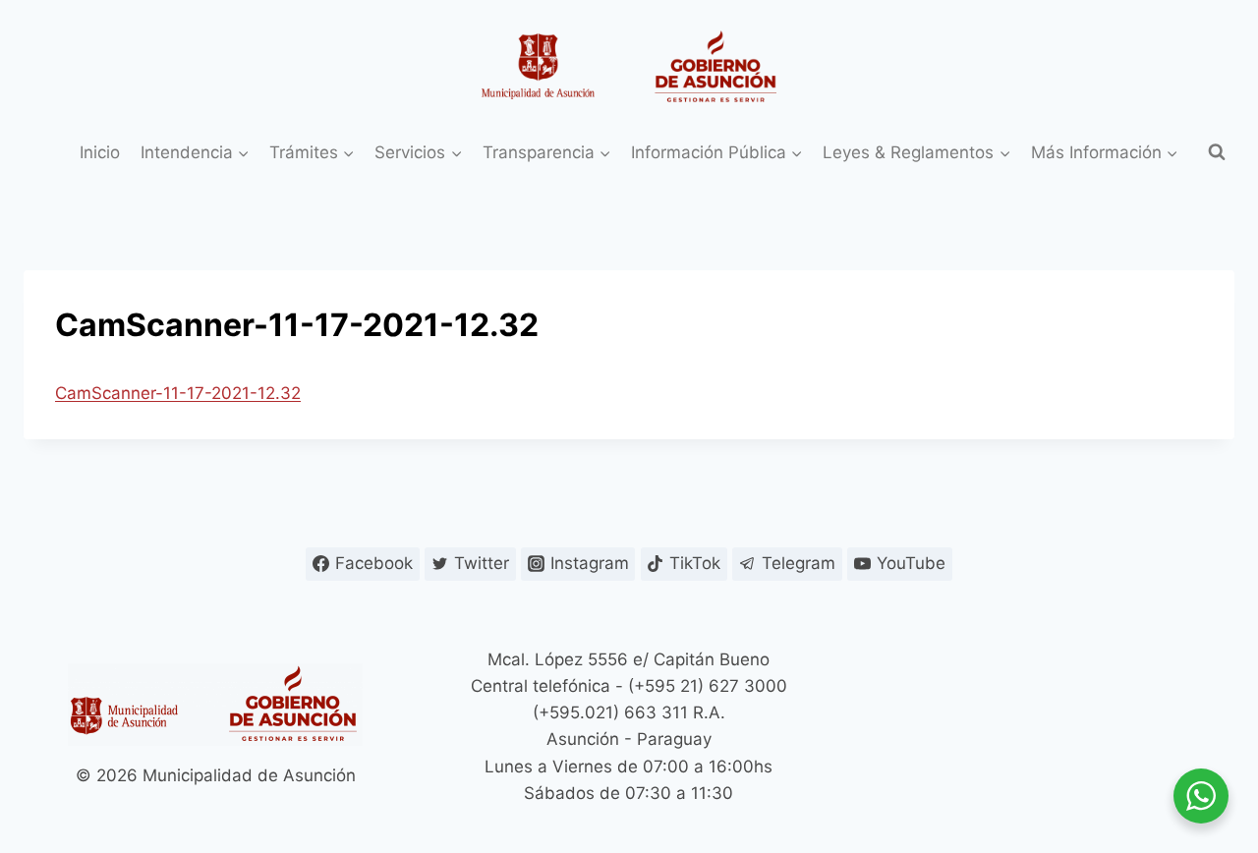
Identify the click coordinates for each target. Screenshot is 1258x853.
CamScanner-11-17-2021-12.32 (178, 393)
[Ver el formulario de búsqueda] (1216, 152)
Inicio (100, 152)
